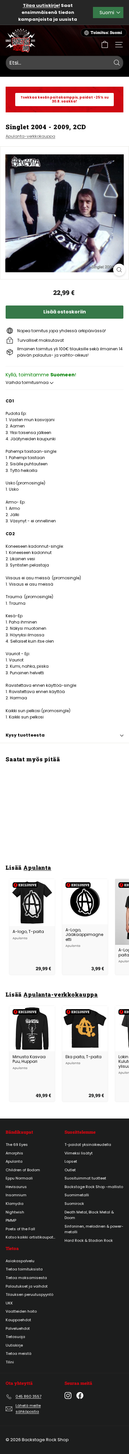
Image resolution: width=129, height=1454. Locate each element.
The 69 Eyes (17, 1144)
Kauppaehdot (18, 1320)
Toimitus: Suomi (106, 32)
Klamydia (14, 1203)
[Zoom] (119, 270)
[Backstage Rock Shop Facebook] (79, 1395)
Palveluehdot (18, 1328)
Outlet (70, 1170)
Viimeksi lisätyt (78, 1153)
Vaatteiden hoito (21, 1311)
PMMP (11, 1220)
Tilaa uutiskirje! (41, 5)
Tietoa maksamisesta (26, 1277)
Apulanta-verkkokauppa (30, 136)
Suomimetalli (76, 1195)
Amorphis (14, 1153)
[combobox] (64, 63)
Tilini (10, 1362)
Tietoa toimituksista (24, 1269)
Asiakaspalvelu (20, 1261)
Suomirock (74, 1203)
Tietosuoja (15, 1336)
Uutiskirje (14, 1345)
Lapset (70, 1161)
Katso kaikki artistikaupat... (30, 1237)
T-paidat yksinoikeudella (87, 1144)
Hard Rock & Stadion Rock (88, 1240)
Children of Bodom (23, 1170)
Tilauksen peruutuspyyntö (29, 1294)
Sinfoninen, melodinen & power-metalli (93, 1229)
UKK (9, 1303)
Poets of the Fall (20, 1229)
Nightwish (15, 1212)
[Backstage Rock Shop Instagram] (67, 1395)
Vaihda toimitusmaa (28, 382)
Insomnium (16, 1195)
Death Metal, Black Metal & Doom (89, 1215)
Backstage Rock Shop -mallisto (93, 1186)
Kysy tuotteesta (25, 735)
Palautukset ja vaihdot (27, 1286)
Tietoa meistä (18, 1353)
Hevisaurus (16, 1186)
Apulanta (37, 867)
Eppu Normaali (19, 1178)
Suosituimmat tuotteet (85, 1178)
